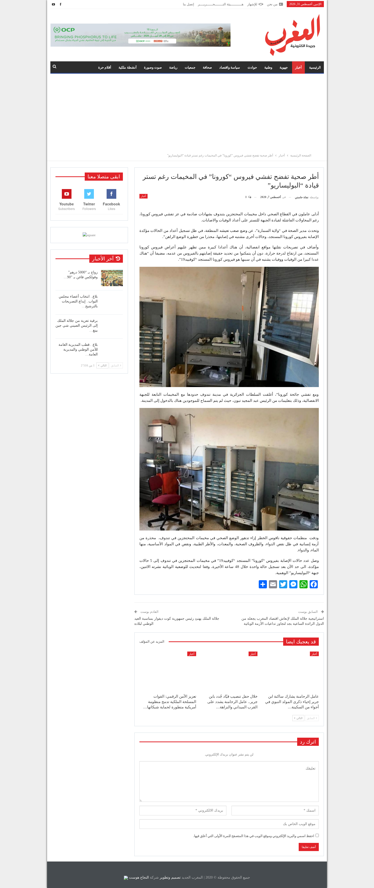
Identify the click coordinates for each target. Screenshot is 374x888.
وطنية (268, 67)
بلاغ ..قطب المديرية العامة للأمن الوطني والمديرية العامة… (78, 349)
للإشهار (252, 4)
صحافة (207, 67)
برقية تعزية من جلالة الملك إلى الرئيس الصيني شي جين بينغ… (76, 325)
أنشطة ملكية (127, 67)
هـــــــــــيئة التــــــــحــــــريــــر (220, 4)
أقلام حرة (104, 67)
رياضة (173, 67)
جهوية (284, 67)
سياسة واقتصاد (229, 67)
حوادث (252, 67)
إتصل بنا (188, 4)
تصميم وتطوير (170, 877)
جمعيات (190, 67)
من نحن (272, 4)
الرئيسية (315, 67)
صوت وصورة (153, 67)
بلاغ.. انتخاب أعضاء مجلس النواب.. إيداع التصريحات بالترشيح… (78, 301)
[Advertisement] (187, 112)
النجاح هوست (138, 877)
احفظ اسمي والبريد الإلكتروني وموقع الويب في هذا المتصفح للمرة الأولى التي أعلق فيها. (253, 836)
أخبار (298, 67)
